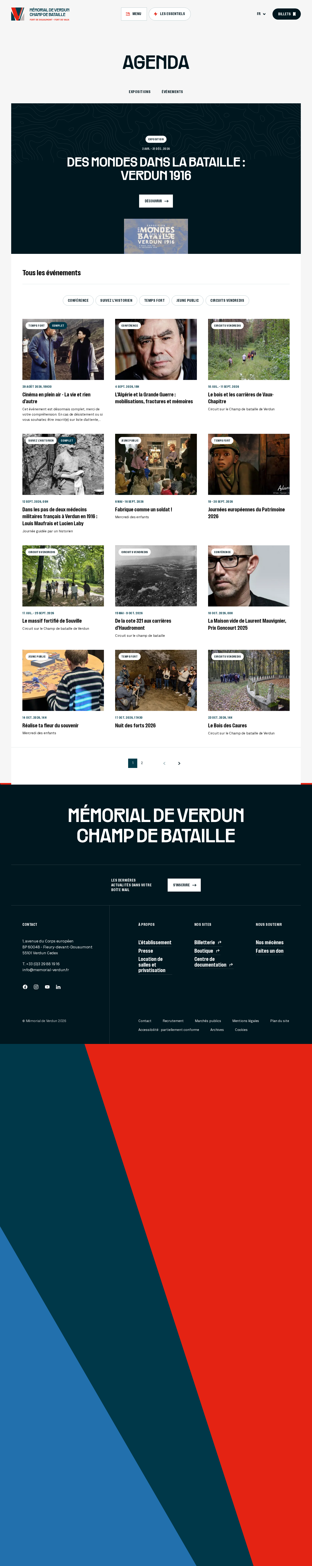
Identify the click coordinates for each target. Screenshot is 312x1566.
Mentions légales (245, 1021)
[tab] (134, 14)
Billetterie (204, 942)
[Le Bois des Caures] (249, 680)
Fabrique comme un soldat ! (143, 509)
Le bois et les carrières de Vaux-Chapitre (241, 398)
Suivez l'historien (116, 300)
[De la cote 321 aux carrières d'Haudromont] (156, 575)
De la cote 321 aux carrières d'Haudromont (143, 624)
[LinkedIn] (58, 988)
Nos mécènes (270, 942)
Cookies (241, 1030)
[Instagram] (36, 988)
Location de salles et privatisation (151, 964)
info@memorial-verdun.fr (45, 970)
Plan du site (279, 1021)
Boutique (203, 951)
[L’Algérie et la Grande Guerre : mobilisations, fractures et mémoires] (156, 349)
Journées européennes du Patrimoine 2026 (246, 513)
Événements (172, 92)
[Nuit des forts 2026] (156, 680)
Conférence (78, 300)
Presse (145, 951)
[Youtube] (47, 988)
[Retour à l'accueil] (42, 14)
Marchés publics (208, 1021)
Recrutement (173, 1021)
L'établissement (155, 942)
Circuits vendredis (227, 300)
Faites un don (269, 951)
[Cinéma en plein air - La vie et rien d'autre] (63, 349)
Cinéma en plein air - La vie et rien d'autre (56, 398)
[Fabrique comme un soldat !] (156, 464)
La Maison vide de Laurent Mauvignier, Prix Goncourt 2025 (247, 624)
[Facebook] (25, 988)
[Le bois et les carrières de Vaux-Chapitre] (249, 349)
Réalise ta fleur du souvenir (50, 725)
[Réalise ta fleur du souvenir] (63, 680)
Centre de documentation (210, 962)
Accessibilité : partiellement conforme (168, 1030)
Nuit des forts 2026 (135, 725)
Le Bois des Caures (227, 725)
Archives (217, 1030)
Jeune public (187, 300)
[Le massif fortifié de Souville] (63, 575)
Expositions (140, 92)
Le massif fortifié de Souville (52, 621)
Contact (144, 1021)
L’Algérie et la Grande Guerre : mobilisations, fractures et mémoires (154, 398)
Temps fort (154, 300)
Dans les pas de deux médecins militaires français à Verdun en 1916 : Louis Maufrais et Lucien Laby (59, 516)
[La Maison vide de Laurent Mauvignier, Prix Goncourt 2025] (249, 575)
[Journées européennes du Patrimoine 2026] (249, 464)
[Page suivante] (179, 763)
